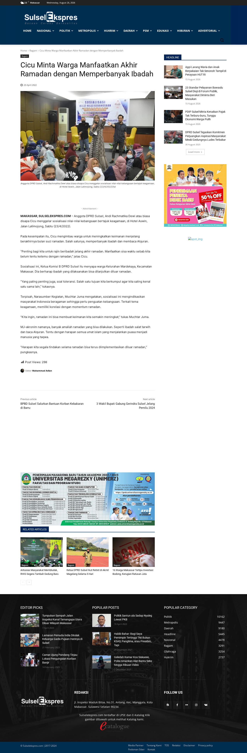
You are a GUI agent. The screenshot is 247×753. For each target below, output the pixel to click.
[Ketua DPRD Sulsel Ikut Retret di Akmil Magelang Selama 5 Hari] (88, 552)
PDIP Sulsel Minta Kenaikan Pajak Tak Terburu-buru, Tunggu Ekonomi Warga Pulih (205, 115)
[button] (222, 40)
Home (23, 50)
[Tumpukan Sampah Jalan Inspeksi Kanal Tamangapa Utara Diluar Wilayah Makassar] (29, 620)
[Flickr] (186, 705)
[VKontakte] (206, 705)
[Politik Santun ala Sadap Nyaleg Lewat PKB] (101, 620)
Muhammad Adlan (42, 370)
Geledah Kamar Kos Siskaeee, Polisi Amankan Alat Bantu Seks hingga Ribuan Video (133, 661)
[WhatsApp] (42, 380)
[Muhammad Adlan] (22, 371)
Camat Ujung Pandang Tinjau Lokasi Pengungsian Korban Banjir (59, 658)
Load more (194, 151)
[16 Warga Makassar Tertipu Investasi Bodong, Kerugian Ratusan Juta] (134, 552)
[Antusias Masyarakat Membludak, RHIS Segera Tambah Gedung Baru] (41, 552)
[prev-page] (22, 582)
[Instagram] (196, 705)
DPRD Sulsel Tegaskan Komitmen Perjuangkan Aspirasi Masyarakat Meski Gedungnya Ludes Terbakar (205, 136)
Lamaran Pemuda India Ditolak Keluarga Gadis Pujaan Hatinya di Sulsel (62, 639)
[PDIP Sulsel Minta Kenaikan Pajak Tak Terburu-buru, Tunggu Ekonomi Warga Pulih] (173, 116)
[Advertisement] (87, 445)
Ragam (33, 50)
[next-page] (29, 582)
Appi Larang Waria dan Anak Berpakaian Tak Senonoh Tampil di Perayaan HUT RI (205, 71)
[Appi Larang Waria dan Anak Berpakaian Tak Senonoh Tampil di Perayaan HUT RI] (173, 71)
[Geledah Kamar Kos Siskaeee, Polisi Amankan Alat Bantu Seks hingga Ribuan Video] (101, 662)
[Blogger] (168, 705)
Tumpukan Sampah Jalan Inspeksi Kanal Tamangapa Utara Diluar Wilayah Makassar (62, 619)
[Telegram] (51, 380)
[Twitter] (33, 380)
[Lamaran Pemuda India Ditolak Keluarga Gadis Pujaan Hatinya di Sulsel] (29, 640)
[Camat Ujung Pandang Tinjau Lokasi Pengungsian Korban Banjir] (29, 659)
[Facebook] (24, 380)
